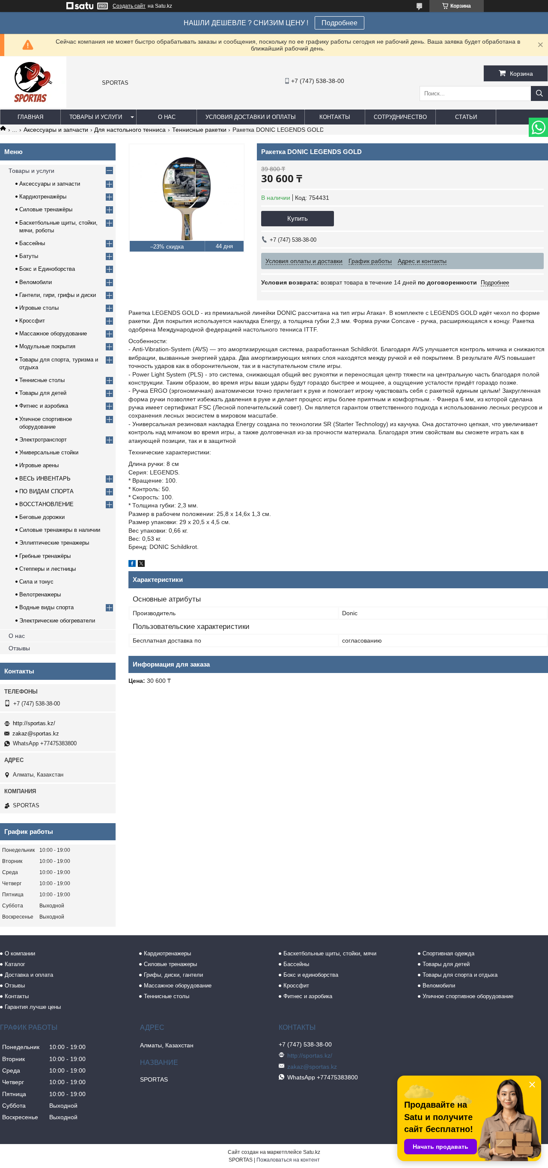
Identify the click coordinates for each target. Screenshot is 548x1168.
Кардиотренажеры (167, 953)
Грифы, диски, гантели (173, 975)
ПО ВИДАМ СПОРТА (46, 491)
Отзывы (19, 648)
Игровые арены (39, 465)
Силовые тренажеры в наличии (59, 530)
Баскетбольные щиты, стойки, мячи (329, 953)
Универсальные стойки (48, 452)
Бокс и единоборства (310, 975)
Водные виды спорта (46, 607)
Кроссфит (32, 320)
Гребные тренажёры (45, 556)
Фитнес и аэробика (43, 406)
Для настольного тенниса (130, 129)
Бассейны (32, 243)
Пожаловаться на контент (288, 1160)
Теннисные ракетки (199, 129)
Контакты (334, 117)
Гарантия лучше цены (33, 1007)
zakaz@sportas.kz (35, 733)
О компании (20, 953)
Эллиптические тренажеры (54, 543)
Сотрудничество (400, 117)
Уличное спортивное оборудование (468, 996)
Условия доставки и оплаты (251, 117)
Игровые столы (39, 308)
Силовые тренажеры (170, 964)
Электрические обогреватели (57, 620)
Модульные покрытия (47, 346)
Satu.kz (311, 1152)
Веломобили (35, 282)
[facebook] (132, 564)
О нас (167, 117)
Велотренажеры (40, 594)
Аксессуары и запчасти (56, 129)
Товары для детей (42, 393)
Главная (30, 117)
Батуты (28, 256)
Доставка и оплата (29, 975)
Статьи (466, 117)
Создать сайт (129, 6)
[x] (141, 564)
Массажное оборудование (53, 333)
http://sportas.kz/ (34, 723)
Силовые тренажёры (45, 209)
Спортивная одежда (448, 953)
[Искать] (539, 93)
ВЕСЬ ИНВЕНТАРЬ (45, 478)
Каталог (15, 964)
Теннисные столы (42, 380)
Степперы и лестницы (47, 569)
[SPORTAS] (33, 105)
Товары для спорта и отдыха (460, 975)
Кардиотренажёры (42, 196)
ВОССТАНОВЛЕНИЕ (46, 504)
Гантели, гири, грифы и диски (57, 295)
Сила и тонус (36, 581)
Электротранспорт (43, 439)
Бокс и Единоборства (47, 269)
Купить (297, 218)
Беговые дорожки (42, 517)
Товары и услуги (95, 117)
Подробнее (339, 23)
